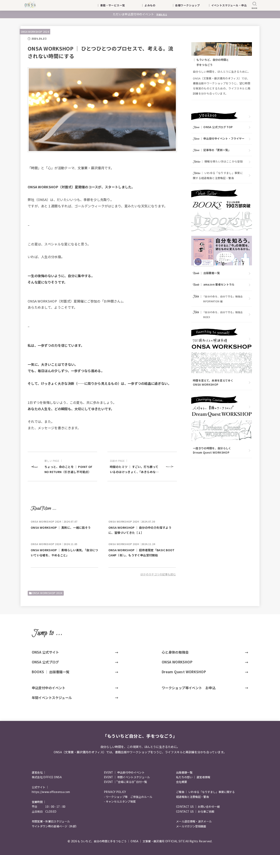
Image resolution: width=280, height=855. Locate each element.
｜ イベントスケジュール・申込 (227, 5)
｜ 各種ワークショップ (188, 5)
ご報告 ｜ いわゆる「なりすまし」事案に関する (205, 792)
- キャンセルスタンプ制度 (120, 801)
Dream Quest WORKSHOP (184, 671)
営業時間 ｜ (39, 802)
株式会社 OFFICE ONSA (47, 777)
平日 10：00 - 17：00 (48, 807)
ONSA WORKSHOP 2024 (35, 31)
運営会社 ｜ (39, 772)
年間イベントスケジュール (52, 697)
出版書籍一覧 (184, 772)
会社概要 (181, 782)
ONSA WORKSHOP (177, 662)
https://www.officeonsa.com (51, 792)
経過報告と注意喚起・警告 (192, 797)
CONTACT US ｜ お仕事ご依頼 (195, 811)
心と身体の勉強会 (175, 652)
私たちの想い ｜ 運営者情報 (193, 777)
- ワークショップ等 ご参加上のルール (128, 797)
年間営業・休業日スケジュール (51, 821)
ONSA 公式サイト (45, 652)
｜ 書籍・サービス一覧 (113, 5)
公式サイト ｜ (40, 787)
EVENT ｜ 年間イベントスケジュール (127, 777)
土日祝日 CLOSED (44, 811)
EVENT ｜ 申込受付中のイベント (124, 772)
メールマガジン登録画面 (191, 826)
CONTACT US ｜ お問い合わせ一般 (198, 807)
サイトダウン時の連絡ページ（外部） (55, 826)
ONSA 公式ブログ (45, 662)
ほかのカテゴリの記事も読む (158, 574)
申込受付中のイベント (48, 687)
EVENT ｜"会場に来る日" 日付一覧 (125, 782)
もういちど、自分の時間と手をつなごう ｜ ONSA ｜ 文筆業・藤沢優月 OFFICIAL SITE (131, 841)
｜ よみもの (153, 5)
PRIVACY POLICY (115, 792)
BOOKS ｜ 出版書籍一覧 (50, 671)
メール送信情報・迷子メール (194, 821)
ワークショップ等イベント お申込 (189, 687)
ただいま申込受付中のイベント (140, 14)
